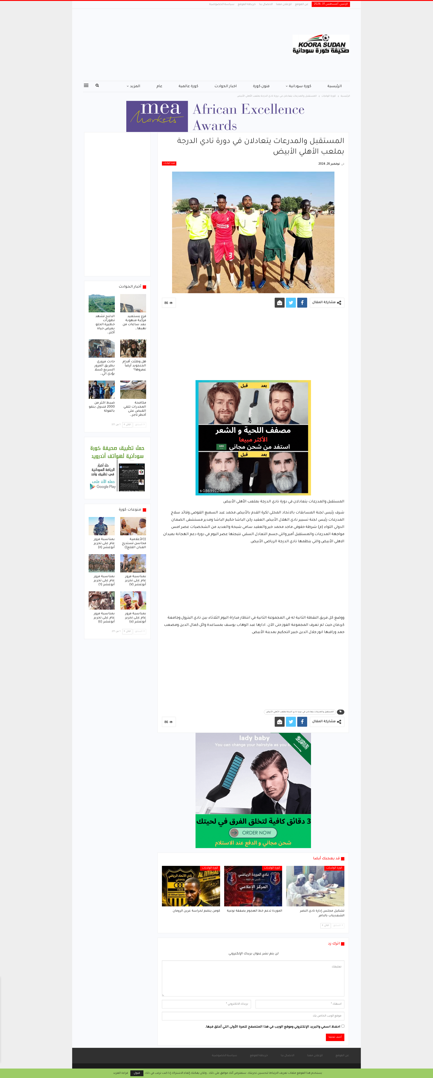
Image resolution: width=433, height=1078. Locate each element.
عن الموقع (301, 4)
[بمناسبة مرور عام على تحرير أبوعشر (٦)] (102, 563)
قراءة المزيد (120, 1073)
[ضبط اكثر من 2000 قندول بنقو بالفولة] (102, 390)
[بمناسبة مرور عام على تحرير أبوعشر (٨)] (102, 526)
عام (159, 86)
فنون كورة (261, 86)
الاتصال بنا (266, 4)
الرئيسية (334, 86)
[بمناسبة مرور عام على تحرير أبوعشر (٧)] (133, 563)
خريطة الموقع (247, 4)
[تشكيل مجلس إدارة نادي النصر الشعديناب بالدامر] (315, 886)
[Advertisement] (171, 44)
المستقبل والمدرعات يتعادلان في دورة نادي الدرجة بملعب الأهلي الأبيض (300, 712)
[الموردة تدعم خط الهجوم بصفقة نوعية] (253, 886)
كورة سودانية (300, 86)
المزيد (135, 86)
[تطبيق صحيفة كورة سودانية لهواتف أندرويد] (117, 468)
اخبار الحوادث (225, 86)
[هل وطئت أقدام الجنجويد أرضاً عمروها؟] (133, 348)
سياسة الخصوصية (221, 4)
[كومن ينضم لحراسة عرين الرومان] (191, 886)
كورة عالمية (188, 86)
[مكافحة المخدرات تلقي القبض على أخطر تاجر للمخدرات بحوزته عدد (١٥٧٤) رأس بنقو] (133, 390)
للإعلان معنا (284, 4)
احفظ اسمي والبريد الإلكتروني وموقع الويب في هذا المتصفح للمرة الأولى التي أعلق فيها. (272, 1027)
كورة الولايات (169, 163)
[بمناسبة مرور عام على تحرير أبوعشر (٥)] (133, 600)
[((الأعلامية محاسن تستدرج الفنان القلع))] (133, 526)
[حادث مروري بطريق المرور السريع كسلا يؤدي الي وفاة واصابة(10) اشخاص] (102, 348)
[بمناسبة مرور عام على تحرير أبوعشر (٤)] (102, 600)
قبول (137, 1073)
